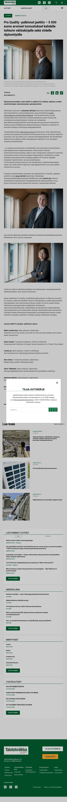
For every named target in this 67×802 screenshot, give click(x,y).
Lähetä (53, 410)
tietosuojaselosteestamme (23, 400)
